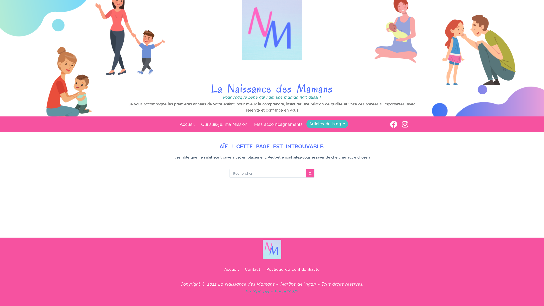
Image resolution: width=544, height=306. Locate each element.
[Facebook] (394, 124)
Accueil (187, 124)
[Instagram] (405, 124)
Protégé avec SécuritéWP (272, 291)
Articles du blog (325, 124)
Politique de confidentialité (293, 269)
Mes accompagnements (278, 124)
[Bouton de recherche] (310, 173)
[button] (327, 124)
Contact (252, 269)
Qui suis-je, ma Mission (224, 124)
